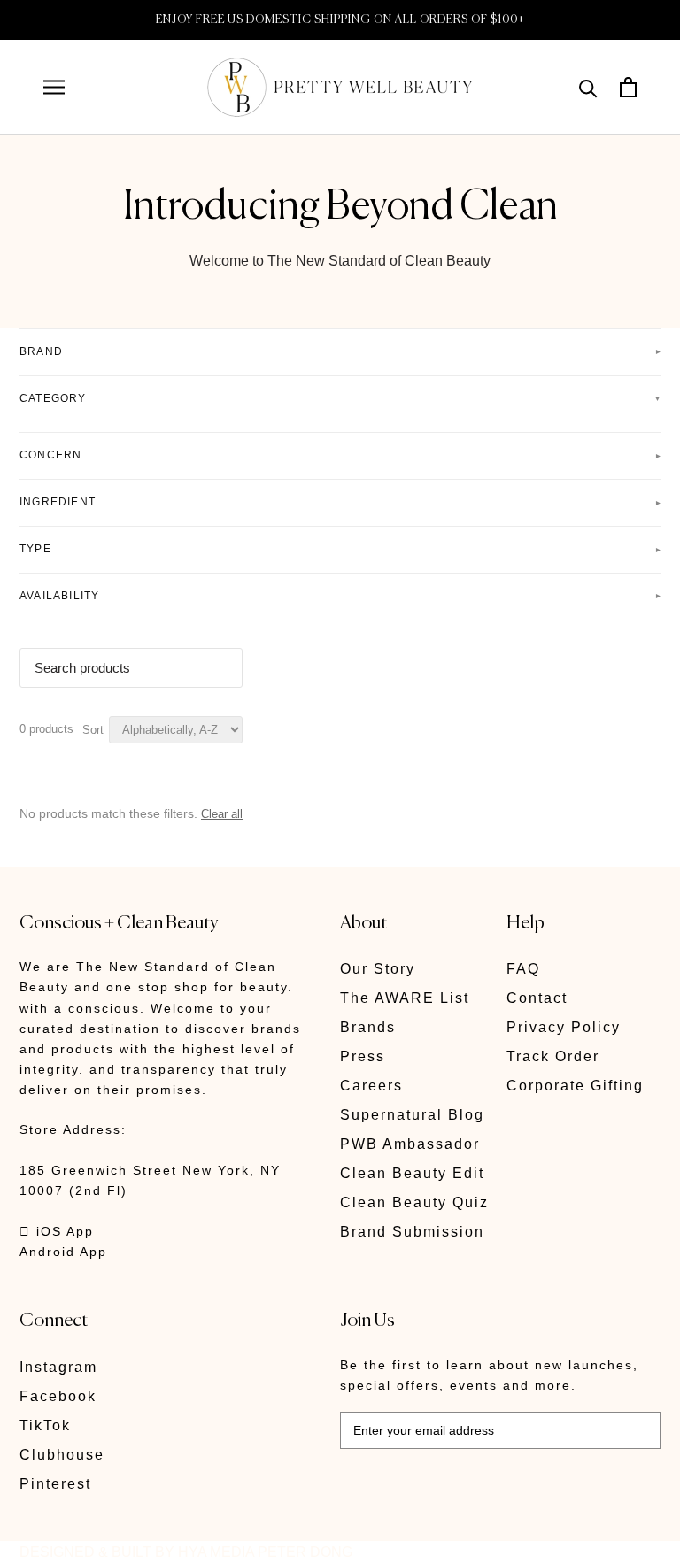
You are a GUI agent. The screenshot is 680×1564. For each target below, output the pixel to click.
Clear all (222, 814)
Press (362, 1056)
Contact (537, 997)
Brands (368, 1027)
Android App (63, 1251)
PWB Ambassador (410, 1144)
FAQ (523, 968)
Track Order (552, 1056)
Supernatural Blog (412, 1114)
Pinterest (55, 1483)
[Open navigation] (54, 87)
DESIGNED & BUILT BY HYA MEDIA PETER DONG (185, 1552)
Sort (93, 729)
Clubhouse (61, 1454)
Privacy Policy (563, 1027)
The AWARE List (404, 997)
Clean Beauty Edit (412, 1173)
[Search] (588, 87)
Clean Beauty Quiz (414, 1202)
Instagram (58, 1367)
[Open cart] (628, 87)
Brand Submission (412, 1231)
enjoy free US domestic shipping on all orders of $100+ (340, 20)
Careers (371, 1085)
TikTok (45, 1425)
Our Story (377, 968)
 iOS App (56, 1231)
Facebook (58, 1396)
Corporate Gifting (575, 1085)
